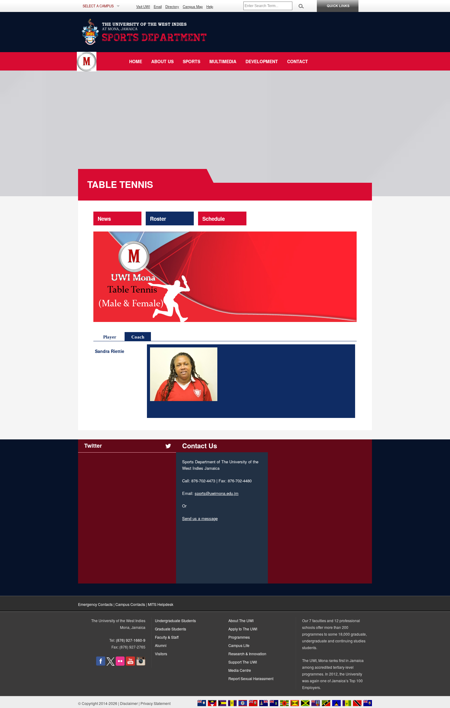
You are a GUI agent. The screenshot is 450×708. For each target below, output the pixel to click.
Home (135, 61)
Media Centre (239, 670)
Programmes (239, 637)
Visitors (161, 653)
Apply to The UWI (242, 628)
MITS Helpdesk (160, 604)
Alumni (161, 645)
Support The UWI (242, 661)
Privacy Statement (156, 703)
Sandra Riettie (111, 351)
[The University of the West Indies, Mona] (160, 31)
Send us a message (200, 518)
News (104, 218)
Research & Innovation (247, 653)
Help (209, 6)
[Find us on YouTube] (130, 664)
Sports (191, 61)
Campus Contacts (130, 604)
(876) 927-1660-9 (130, 640)
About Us (162, 61)
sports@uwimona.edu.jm (216, 493)
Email (158, 6)
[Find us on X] (110, 664)
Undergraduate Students (175, 620)
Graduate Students (170, 628)
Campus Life (238, 645)
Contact (297, 61)
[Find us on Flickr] (120, 664)
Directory (172, 6)
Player (109, 337)
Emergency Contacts (95, 604)
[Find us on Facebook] (100, 664)
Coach (137, 337)
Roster (158, 218)
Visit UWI (143, 6)
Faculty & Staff (166, 637)
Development (262, 61)
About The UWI (240, 620)
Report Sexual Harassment (250, 678)
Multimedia (222, 61)
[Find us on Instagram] (140, 664)
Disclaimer (129, 703)
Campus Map (193, 6)
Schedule (213, 218)
